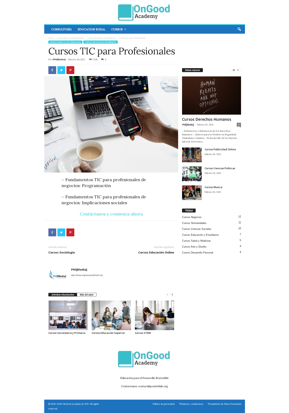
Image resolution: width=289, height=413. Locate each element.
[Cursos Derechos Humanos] (211, 95)
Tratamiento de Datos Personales (224, 404)
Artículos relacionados (63, 294)
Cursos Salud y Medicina (196, 240)
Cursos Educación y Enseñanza (101, 38)
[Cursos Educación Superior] (111, 315)
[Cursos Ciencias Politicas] (192, 173)
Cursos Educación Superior (108, 333)
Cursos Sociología (61, 252)
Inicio (50, 38)
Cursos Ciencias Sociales (196, 228)
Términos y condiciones (191, 404)
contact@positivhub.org (153, 386)
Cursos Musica (213, 187)
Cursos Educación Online (156, 252)
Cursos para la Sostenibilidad (70, 38)
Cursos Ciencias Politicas (220, 168)
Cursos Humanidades (194, 223)
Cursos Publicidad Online (220, 149)
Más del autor (87, 294)
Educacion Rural (91, 29)
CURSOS (117, 29)
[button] (239, 29)
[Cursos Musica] (192, 192)
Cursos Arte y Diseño (194, 246)
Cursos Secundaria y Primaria (66, 333)
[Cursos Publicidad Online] (192, 155)
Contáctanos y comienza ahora (111, 214)
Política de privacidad (164, 404)
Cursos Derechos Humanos (206, 119)
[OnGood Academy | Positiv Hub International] (144, 12)
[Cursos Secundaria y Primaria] (68, 315)
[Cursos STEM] (154, 315)
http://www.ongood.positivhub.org (87, 275)
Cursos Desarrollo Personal (197, 252)
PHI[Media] (59, 59)
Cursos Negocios (192, 217)
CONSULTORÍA (61, 29)
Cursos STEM (143, 333)
